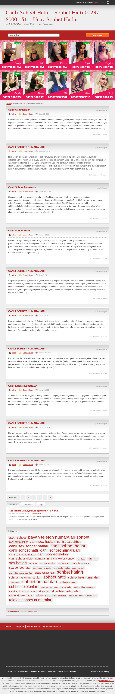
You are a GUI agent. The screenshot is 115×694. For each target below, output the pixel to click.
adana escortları (29, 636)
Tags (40, 504)
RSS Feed (108, 2)
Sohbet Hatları (28, 114)
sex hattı (33, 563)
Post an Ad (97, 35)
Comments (28, 504)
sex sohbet (63, 563)
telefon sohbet (91, 596)
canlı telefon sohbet (62, 558)
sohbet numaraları (39, 581)
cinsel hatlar (81, 559)
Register (95, 2)
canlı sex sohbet (69, 541)
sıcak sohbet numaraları (84, 587)
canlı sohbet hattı (23, 550)
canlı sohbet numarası (22, 554)
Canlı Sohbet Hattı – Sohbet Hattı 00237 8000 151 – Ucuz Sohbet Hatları (52, 15)
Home (8, 104)
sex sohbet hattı (20, 567)
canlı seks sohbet (18, 542)
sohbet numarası (68, 582)
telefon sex (43, 595)
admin (14, 114)
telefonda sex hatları (21, 595)
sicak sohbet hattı (45, 572)
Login (102, 2)
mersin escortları (16, 658)
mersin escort (30, 658)
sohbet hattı (54, 577)
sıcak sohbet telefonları (64, 591)
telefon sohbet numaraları (30, 600)
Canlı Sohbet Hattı (19, 230)
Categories (19, 626)
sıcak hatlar (66, 587)
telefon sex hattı (76, 596)
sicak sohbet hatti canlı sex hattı (20, 573)
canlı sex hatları (42, 541)
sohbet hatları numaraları (25, 577)
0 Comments (36, 513)
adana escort (14, 636)
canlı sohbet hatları (68, 546)
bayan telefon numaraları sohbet (58, 537)
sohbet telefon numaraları (50, 587)
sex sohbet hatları (80, 563)
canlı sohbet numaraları (60, 550)
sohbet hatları (70, 572)
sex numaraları (47, 563)
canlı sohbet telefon (53, 554)
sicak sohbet (78, 568)
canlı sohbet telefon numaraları (29, 558)
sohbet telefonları (23, 586)
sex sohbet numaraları (42, 568)
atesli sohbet (17, 537)
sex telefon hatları (62, 568)
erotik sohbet (93, 559)
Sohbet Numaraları (19, 109)
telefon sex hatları (59, 596)
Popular (13, 504)
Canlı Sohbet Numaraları (22, 187)
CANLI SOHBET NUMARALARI (26, 147)
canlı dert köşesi (38, 651)
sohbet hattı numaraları (83, 577)
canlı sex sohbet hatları (28, 546)
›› (50, 497)
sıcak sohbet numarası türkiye (27, 591)
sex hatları (18, 563)
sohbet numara (14, 582)
